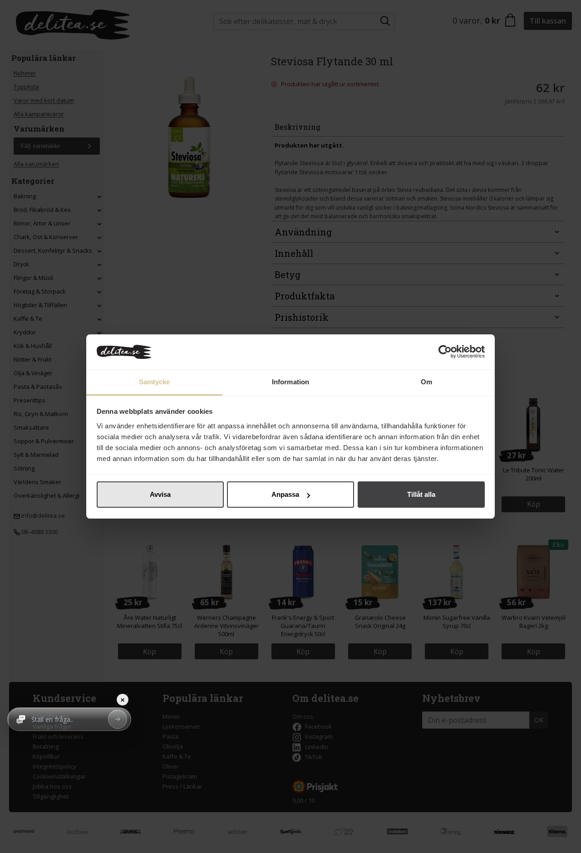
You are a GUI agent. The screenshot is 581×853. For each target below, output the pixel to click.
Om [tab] (426, 382)
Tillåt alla (421, 494)
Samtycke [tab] (154, 382)
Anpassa (285, 494)
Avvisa (160, 494)
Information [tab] (290, 382)
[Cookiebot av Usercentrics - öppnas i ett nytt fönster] (445, 352)
